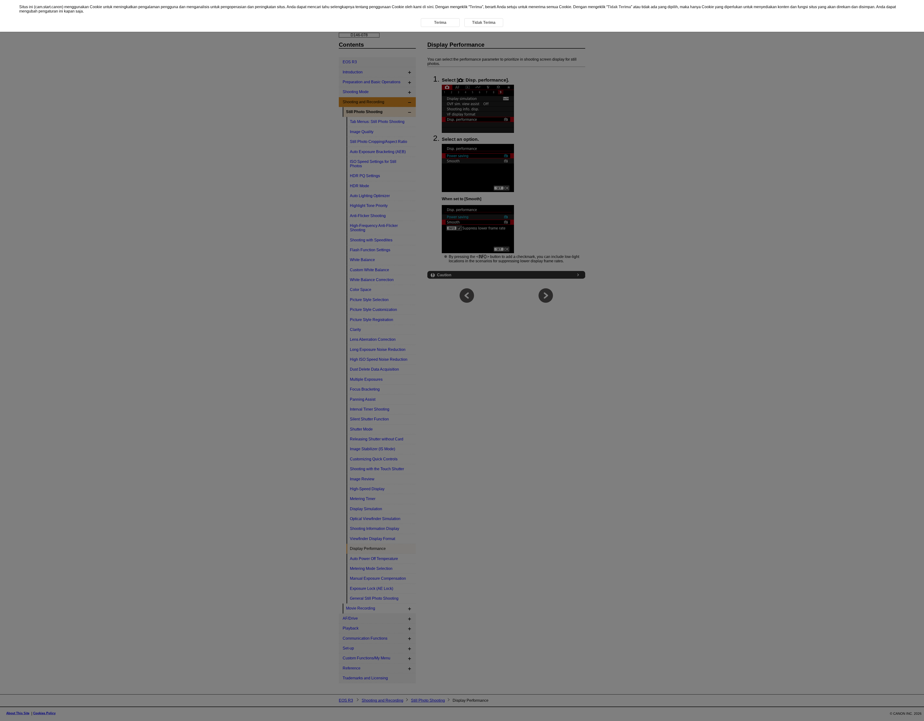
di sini (428, 7)
